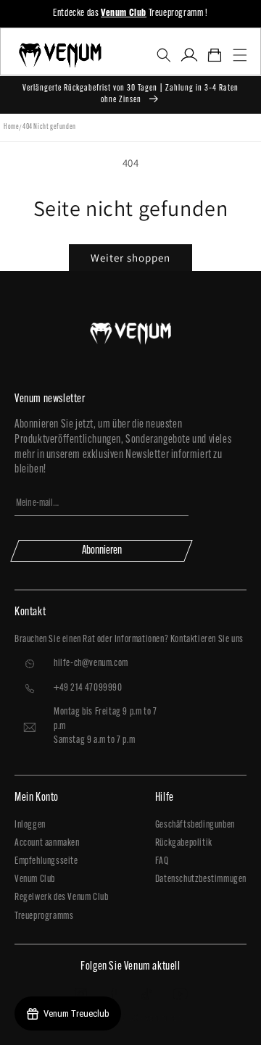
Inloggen (30, 825)
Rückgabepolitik (183, 843)
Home (11, 127)
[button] (163, 55)
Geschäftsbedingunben (195, 825)
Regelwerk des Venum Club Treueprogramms (61, 906)
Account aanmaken (47, 843)
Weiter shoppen (130, 258)
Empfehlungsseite (46, 861)
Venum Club (34, 879)
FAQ (162, 861)
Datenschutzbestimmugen (200, 879)
